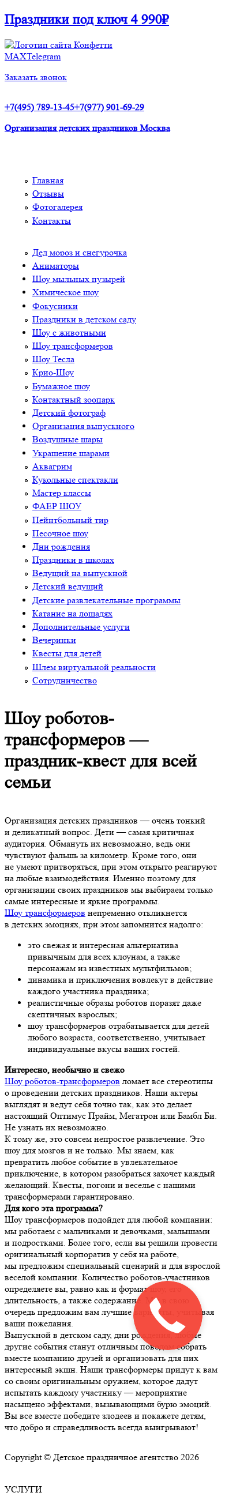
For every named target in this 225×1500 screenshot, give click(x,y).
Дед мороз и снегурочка (79, 252)
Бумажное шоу (61, 386)
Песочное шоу (60, 533)
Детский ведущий (67, 586)
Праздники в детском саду (84, 319)
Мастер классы (61, 492)
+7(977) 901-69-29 (109, 106)
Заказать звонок (36, 77)
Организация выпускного (83, 425)
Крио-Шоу (53, 372)
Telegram (44, 56)
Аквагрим (52, 466)
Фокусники (55, 305)
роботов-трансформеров (72, 1081)
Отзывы (48, 193)
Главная (47, 180)
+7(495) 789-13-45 (39, 106)
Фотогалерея (57, 206)
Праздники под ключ (87, 19)
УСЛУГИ (23, 1489)
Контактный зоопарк (73, 399)
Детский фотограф (69, 412)
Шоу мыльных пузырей (78, 278)
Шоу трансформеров (72, 345)
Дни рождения (61, 546)
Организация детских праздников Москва (87, 127)
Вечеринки (54, 639)
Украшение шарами (71, 453)
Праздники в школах (73, 559)
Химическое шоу (65, 292)
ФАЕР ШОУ (56, 506)
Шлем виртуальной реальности (94, 666)
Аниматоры (55, 265)
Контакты (51, 220)
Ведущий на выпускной (79, 572)
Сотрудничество (64, 680)
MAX (16, 56)
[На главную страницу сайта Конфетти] (58, 44)
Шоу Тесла (53, 359)
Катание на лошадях (72, 613)
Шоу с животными (69, 332)
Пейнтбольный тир (70, 519)
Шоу (15, 1081)
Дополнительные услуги (81, 626)
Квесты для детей (67, 653)
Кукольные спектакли (75, 479)
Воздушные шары (67, 439)
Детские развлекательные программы (106, 600)
